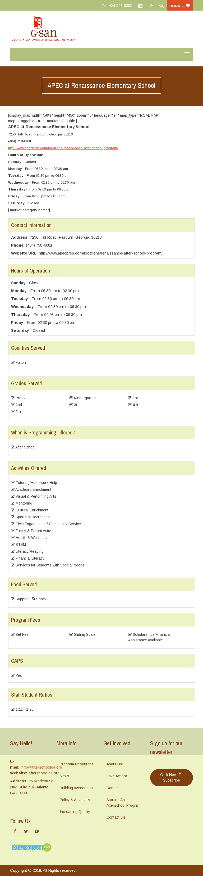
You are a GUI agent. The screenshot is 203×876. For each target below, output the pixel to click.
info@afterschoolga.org (41, 767)
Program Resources (77, 764)
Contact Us (116, 817)
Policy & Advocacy (75, 800)
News (64, 776)
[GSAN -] (101, 29)
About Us (114, 764)
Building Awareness (76, 788)
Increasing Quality (75, 812)
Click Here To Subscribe (171, 777)
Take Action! (117, 776)
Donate (177, 6)
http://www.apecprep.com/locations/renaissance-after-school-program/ (63, 148)
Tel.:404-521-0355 (117, 5)
